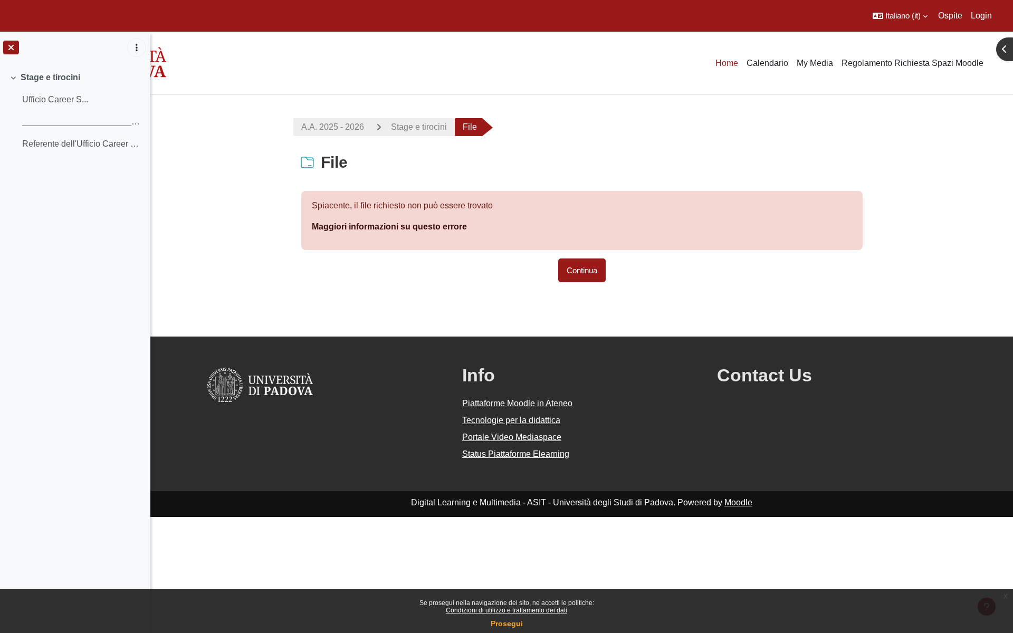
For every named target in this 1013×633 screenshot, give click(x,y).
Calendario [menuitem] (767, 63)
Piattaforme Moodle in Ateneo (517, 403)
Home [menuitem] (726, 63)
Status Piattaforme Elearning (515, 453)
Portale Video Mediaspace (511, 437)
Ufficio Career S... (55, 99)
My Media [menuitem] (815, 63)
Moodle (738, 502)
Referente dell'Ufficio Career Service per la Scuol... (82, 143)
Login (981, 15)
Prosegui (507, 623)
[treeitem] (75, 110)
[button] (900, 16)
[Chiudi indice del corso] (11, 47)
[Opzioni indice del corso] (136, 47)
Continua (582, 270)
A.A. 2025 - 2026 (332, 126)
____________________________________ (82, 121)
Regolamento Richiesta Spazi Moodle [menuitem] (912, 63)
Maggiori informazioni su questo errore (389, 226)
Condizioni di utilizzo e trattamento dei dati (506, 610)
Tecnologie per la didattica (511, 420)
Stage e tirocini (50, 77)
